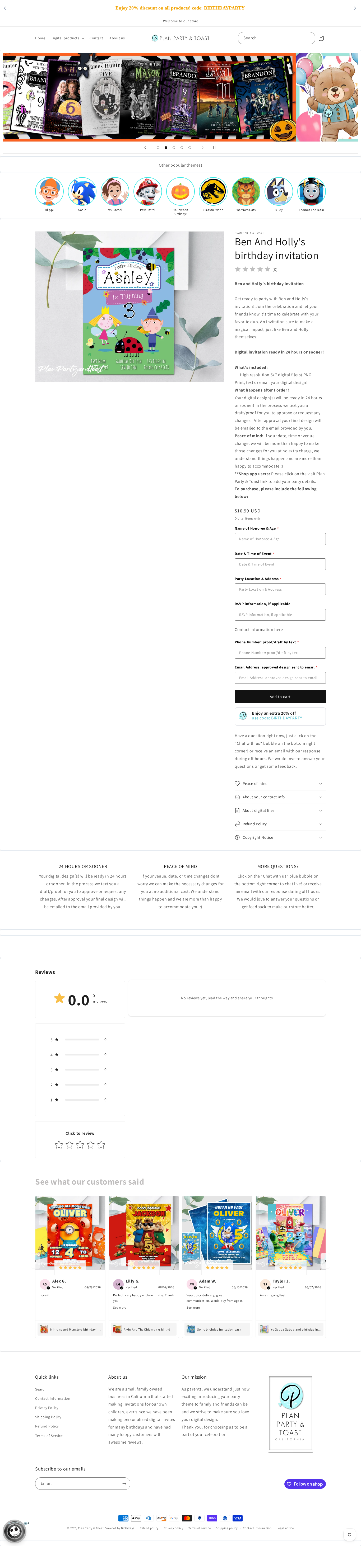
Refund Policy (47, 1426)
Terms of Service (49, 1435)
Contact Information (52, 1398)
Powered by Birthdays (119, 1528)
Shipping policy (227, 1528)
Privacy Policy (46, 1407)
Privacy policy (173, 1528)
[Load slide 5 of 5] (190, 148)
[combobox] (276, 38)
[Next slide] (203, 147)
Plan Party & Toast (91, 1528)
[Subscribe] (124, 1483)
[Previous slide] (145, 147)
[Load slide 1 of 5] (158, 148)
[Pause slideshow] (216, 147)
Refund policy (149, 1528)
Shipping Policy (48, 1417)
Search (41, 1389)
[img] (253, 269)
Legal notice (285, 1528)
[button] (67, 38)
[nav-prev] (35, 1261)
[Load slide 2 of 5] (166, 148)
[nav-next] (325, 1261)
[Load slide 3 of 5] (174, 148)
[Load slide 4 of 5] (182, 148)
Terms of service (199, 1528)
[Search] (309, 38)
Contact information (257, 1528)
